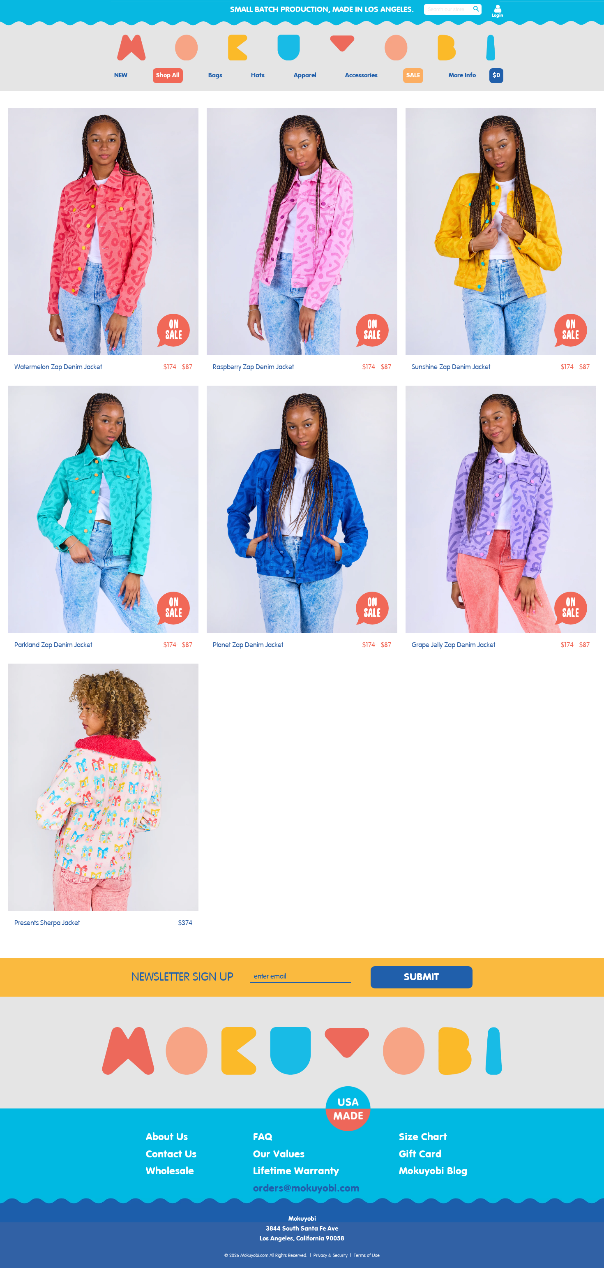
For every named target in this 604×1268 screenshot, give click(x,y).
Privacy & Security (331, 1255)
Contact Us (171, 1154)
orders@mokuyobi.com (306, 1188)
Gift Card (420, 1154)
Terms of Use (367, 1255)
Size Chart (423, 1137)
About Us (167, 1137)
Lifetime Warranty (296, 1171)
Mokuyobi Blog (433, 1171)
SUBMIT (421, 977)
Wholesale (170, 1171)
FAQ (262, 1137)
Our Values (278, 1154)
